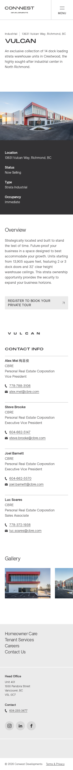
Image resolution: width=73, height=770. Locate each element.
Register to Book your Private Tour (29, 303)
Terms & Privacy (55, 764)
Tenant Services (19, 640)
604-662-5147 (19, 432)
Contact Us (15, 652)
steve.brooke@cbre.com (27, 438)
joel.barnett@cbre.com (26, 484)
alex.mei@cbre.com (24, 391)
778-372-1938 (20, 525)
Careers (12, 646)
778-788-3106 (20, 385)
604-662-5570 (20, 478)
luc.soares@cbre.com (25, 530)
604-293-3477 (18, 710)
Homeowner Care (21, 633)
